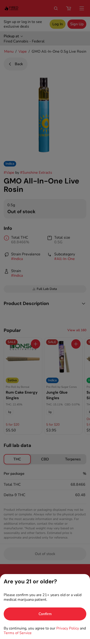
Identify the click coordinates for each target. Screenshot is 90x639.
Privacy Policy (67, 628)
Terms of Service (18, 633)
